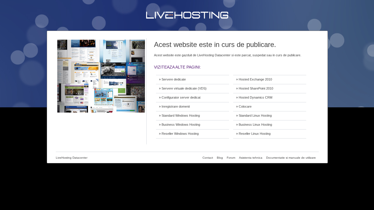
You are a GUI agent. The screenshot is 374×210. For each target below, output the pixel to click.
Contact (207, 157)
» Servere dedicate (172, 79)
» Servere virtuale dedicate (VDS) (183, 88)
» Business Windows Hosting (179, 124)
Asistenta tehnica (250, 157)
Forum (231, 157)
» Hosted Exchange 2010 (254, 79)
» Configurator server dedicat (179, 97)
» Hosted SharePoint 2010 (254, 88)
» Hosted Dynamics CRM (254, 97)
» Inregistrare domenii (174, 106)
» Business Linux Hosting (254, 124)
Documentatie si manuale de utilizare (291, 157)
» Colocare (244, 106)
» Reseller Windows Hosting (179, 133)
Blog (220, 157)
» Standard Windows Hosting (179, 115)
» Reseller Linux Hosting (253, 133)
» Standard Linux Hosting (254, 115)
